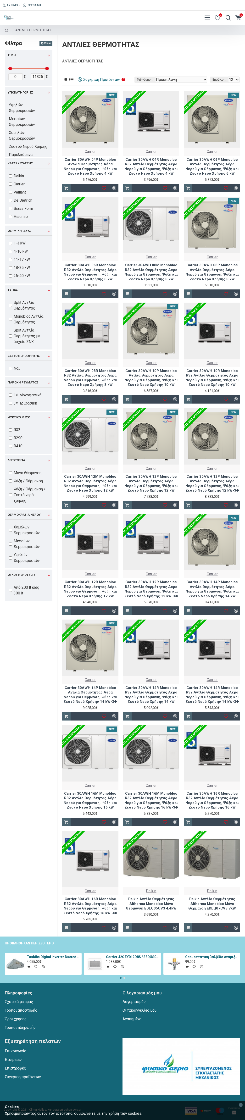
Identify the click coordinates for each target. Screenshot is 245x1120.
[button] (121, 978)
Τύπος (13, 290)
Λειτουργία (16, 460)
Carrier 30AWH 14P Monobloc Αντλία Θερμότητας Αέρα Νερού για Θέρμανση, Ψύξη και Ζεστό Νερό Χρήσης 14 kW (212, 589)
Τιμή (12, 55)
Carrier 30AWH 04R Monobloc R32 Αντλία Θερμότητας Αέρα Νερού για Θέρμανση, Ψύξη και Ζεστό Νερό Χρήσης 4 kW (151, 166)
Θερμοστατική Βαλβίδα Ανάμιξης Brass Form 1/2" (211, 957)
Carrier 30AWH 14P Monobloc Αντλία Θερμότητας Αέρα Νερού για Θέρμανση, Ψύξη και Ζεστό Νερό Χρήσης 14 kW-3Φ (90, 695)
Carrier (90, 151)
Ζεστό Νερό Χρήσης (24, 356)
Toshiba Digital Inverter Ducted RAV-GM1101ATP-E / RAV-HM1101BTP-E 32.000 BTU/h (53, 957)
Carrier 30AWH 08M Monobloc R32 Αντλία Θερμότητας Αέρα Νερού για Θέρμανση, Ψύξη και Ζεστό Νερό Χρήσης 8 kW (151, 272)
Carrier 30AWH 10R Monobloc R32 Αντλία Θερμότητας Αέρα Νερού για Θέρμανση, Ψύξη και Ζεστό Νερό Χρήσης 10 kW (212, 378)
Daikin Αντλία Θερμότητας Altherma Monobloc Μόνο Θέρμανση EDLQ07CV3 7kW (212, 903)
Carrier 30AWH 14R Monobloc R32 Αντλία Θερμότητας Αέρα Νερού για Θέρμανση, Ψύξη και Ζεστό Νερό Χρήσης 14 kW (151, 695)
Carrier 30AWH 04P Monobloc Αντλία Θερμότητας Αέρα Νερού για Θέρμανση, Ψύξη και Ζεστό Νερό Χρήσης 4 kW (90, 166)
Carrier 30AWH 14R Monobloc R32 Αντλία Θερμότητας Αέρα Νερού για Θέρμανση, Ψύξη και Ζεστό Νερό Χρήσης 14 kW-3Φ (212, 695)
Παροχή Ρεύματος (23, 382)
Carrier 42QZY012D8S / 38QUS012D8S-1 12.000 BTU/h (132, 957)
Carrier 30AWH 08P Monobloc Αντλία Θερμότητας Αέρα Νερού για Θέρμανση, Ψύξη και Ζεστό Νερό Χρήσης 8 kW (212, 272)
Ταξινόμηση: (145, 79)
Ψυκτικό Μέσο (19, 417)
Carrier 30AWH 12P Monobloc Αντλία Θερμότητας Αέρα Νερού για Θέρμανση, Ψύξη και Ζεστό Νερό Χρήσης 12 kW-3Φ (212, 483)
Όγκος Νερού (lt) (21, 575)
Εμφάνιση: (219, 79)
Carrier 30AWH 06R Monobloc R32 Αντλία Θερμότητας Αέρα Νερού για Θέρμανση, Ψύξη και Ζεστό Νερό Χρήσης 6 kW (90, 272)
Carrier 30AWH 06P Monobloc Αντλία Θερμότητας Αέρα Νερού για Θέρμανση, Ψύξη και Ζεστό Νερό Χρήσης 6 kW (212, 166)
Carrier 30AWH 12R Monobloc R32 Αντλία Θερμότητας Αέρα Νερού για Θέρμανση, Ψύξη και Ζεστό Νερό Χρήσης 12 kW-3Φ (151, 589)
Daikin (151, 891)
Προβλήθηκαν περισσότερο (29, 943)
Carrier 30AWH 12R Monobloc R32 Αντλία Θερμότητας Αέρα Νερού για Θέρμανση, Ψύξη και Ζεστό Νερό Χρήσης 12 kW (90, 589)
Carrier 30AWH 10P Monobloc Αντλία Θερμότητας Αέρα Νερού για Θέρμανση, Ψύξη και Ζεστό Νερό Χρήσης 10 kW (151, 378)
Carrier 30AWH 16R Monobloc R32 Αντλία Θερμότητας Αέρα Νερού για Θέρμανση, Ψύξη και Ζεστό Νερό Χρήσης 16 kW (212, 800)
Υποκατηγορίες (20, 92)
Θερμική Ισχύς (19, 231)
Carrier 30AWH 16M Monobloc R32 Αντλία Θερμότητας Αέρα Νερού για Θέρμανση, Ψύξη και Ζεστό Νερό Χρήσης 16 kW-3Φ (151, 800)
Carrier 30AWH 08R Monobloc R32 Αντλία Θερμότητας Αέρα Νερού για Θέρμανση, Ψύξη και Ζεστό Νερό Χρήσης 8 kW (90, 378)
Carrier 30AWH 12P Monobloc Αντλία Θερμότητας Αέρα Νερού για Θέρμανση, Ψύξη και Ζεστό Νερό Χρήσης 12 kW (151, 483)
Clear (47, 43)
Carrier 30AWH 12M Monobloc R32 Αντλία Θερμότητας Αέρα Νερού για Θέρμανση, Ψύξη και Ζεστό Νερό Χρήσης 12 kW (90, 483)
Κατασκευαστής (20, 163)
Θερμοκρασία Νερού (24, 514)
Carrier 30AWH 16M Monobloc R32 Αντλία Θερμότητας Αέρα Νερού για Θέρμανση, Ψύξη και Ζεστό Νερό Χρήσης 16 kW (90, 800)
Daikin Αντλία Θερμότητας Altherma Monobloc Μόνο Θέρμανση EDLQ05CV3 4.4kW (151, 903)
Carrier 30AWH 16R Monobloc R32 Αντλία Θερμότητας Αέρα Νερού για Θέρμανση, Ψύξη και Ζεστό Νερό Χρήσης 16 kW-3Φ (90, 906)
